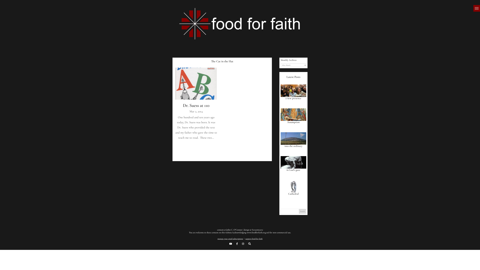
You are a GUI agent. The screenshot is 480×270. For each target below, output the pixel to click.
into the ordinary (293, 146)
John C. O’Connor (234, 229)
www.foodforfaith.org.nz (257, 232)
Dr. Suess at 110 (196, 105)
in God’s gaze (293, 170)
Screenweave (257, 229)
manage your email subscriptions (230, 239)
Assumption (293, 122)
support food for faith (253, 239)
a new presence (293, 98)
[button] (476, 8)
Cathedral (293, 193)
